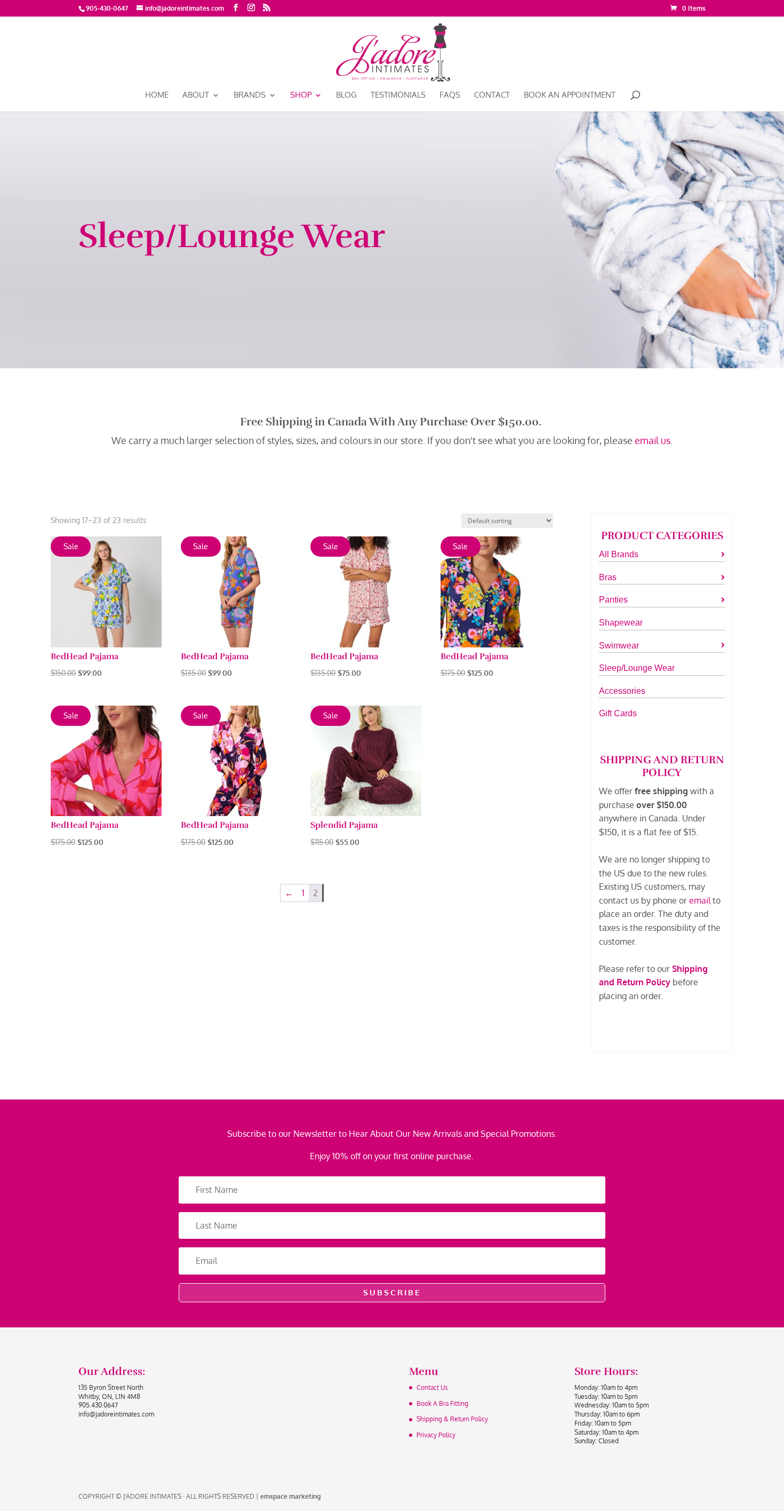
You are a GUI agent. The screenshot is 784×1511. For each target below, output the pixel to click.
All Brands (618, 554)
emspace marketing (290, 1496)
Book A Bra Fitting (442, 1403)
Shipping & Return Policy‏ (452, 1419)
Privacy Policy (436, 1435)
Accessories (622, 690)
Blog (346, 95)
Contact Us (432, 1387)
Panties (613, 599)
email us (652, 440)
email (699, 900)
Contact (492, 95)
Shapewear (621, 622)
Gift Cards (618, 713)
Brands (250, 95)
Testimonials (398, 95)
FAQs (449, 95)
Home (157, 95)
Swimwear (619, 645)
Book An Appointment (569, 95)
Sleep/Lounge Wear (637, 668)
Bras (608, 577)
